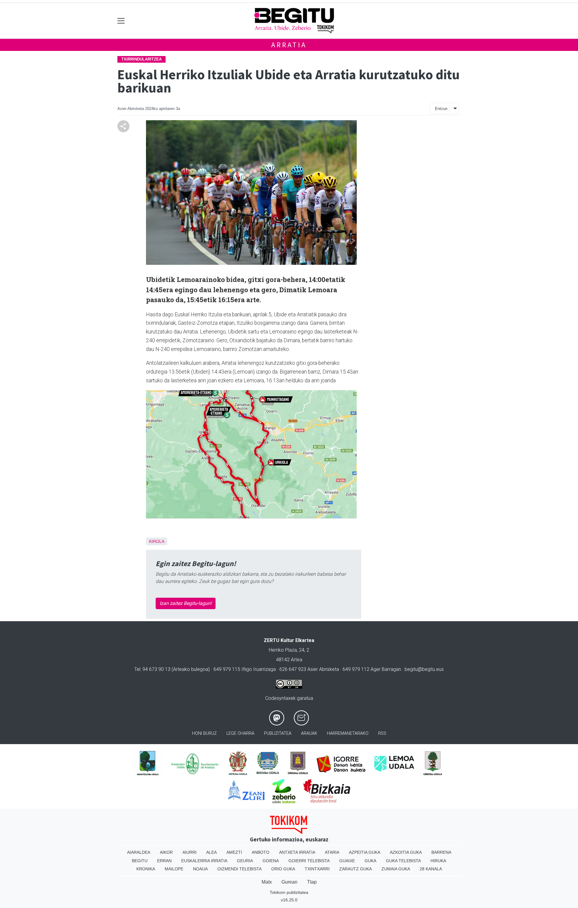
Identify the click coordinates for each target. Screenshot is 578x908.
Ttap (312, 882)
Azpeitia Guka (364, 852)
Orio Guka (283, 868)
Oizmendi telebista (239, 868)
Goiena (271, 860)
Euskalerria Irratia (204, 860)
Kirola (156, 541)
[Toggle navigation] (121, 20)
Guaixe (347, 860)
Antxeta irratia (297, 852)
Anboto (260, 852)
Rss (382, 733)
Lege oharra (240, 733)
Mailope (174, 868)
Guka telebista (403, 860)
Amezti (234, 852)
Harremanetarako (347, 733)
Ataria (332, 852)
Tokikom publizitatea (289, 892)
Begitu (140, 860)
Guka (370, 860)
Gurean (289, 882)
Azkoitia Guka (406, 852)
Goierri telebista (309, 860)
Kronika (145, 868)
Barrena (441, 852)
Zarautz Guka (355, 868)
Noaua (200, 868)
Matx (267, 882)
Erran (164, 860)
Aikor (166, 852)
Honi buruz (204, 733)
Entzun (441, 108)
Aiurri (189, 852)
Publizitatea (277, 733)
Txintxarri (317, 868)
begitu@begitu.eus (424, 669)
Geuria (245, 860)
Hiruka (438, 860)
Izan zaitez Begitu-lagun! (186, 603)
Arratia (289, 44)
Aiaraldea (138, 852)
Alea (211, 852)
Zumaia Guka (395, 868)
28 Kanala (431, 868)
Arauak (309, 733)
